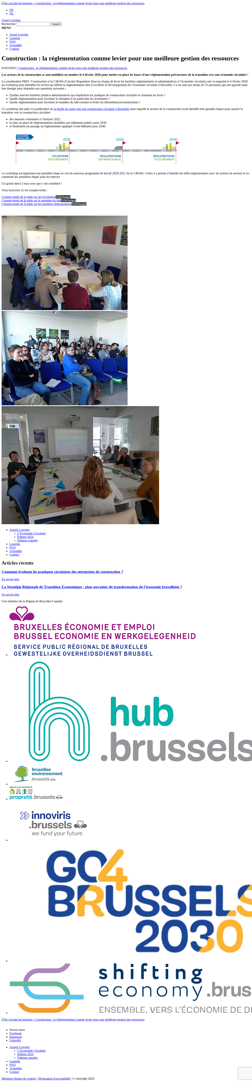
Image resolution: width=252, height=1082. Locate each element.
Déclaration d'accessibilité (54, 1078)
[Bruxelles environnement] (38, 784)
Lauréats (14, 38)
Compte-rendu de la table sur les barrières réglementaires (37, 204)
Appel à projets (11, 20)
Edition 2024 (25, 537)
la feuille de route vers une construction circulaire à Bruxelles (91, 109)
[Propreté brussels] (39, 799)
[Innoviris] (58, 840)
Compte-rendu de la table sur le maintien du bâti (31, 200)
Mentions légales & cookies (19, 1078)
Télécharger (63, 197)
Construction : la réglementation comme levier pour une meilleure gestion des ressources (72, 68)
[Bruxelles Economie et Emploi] (102, 654)
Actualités (15, 45)
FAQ (12, 41)
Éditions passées (27, 540)
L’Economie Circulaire (31, 533)
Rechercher (9, 24)
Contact (14, 48)
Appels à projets (19, 529)
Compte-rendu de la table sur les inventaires (29, 197)
